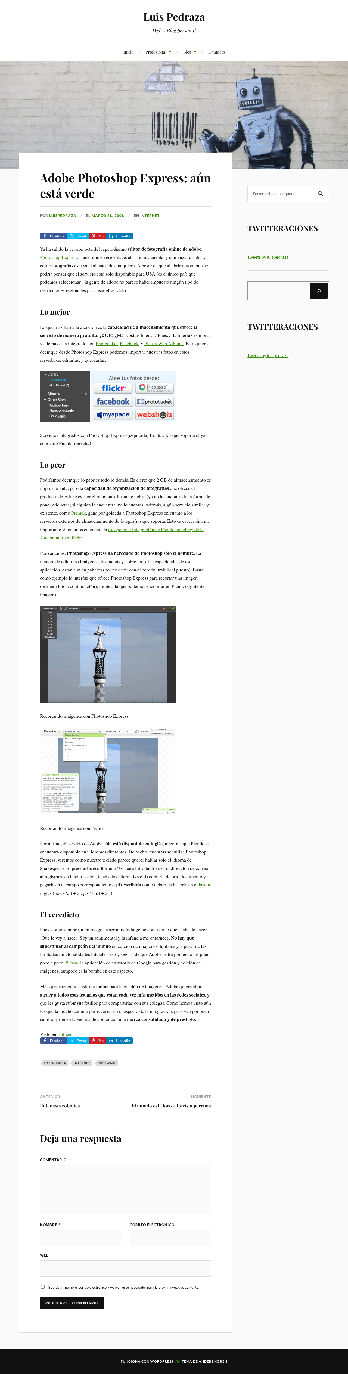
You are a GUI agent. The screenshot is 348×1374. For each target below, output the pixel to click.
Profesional (155, 52)
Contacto (216, 52)
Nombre (50, 1225)
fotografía (55, 1063)
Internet (150, 215)
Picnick (78, 512)
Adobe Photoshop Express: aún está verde (125, 185)
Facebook (129, 343)
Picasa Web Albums (164, 343)
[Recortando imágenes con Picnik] (108, 813)
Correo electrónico (154, 1225)
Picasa (72, 962)
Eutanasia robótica (60, 1106)
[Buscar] (319, 291)
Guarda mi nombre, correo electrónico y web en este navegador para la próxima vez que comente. (123, 1287)
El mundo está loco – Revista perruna (171, 1106)
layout (204, 884)
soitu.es (64, 1034)
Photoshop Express (58, 257)
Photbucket (107, 343)
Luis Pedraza (174, 16)
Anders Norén (213, 1361)
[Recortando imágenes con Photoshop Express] (108, 701)
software (107, 1063)
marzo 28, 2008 (108, 215)
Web (44, 1255)
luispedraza (62, 215)
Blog (187, 52)
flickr (77, 537)
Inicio (128, 52)
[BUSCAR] (321, 194)
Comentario (55, 1160)
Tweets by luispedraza (267, 256)
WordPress (161, 1361)
